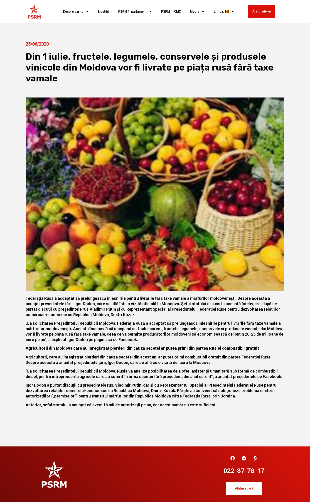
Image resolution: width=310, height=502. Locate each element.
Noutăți (103, 11)
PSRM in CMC (171, 11)
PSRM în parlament (132, 11)
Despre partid (73, 11)
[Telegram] (243, 458)
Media (194, 11)
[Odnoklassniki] (255, 458)
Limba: (219, 11)
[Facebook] (232, 458)
